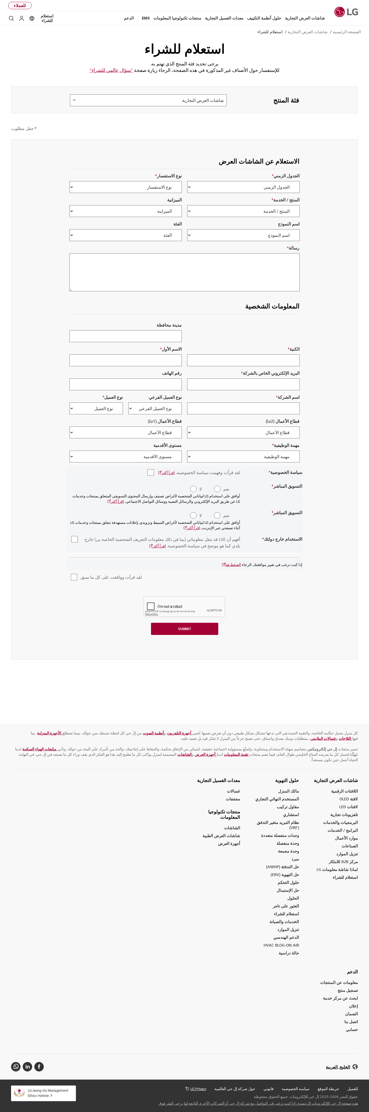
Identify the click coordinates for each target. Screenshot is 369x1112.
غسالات (233, 791)
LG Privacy (198, 1088)
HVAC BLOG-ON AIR (281, 945)
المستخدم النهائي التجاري (277, 798)
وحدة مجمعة (288, 851)
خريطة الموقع (328, 1088)
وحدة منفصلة (288, 843)
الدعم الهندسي (286, 937)
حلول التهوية (287, 780)
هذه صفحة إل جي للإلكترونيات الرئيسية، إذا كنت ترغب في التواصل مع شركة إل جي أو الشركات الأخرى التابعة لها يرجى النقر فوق (258, 1103)
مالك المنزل (288, 791)
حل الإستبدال (288, 890)
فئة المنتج (286, 100)
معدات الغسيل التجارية (218, 780)
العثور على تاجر (286, 905)
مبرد (295, 858)
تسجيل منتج (348, 990)
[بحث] (11, 18)
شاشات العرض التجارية (336, 780)
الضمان (351, 1013)
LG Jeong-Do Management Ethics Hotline (48, 1093)
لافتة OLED (349, 798)
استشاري (291, 814)
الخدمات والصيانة (284, 921)
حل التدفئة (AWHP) (282, 866)
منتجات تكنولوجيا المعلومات (224, 814)
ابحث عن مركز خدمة (340, 998)
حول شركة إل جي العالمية (234, 1088)
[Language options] (32, 18)
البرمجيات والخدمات (340, 822)
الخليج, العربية (338, 1067)
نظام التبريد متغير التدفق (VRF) (278, 825)
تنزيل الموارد (288, 929)
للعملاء (20, 5)
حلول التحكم (288, 882)
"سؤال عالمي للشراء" (111, 70)
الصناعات (350, 845)
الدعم (352, 971)
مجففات (233, 798)
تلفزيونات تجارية (344, 814)
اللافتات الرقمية (344, 791)
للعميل (352, 1088)
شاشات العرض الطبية (221, 835)
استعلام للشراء (47, 18)
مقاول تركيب (288, 806)
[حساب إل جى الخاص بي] (21, 18)
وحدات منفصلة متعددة (280, 835)
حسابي (352, 1029)
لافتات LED (348, 806)
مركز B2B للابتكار (343, 861)
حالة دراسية (289, 952)
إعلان (353, 1005)
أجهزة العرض (229, 843)
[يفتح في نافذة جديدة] (39, 1066)
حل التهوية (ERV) (285, 874)
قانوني (268, 1088)
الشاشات (232, 827)
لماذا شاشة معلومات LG (337, 869)
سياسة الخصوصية (296, 1088)
